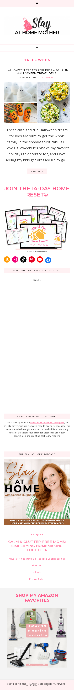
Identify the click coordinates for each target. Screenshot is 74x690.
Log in (44, 686)
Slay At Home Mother (37, 25)
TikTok (37, 572)
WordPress (32, 686)
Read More (37, 171)
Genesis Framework (54, 684)
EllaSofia (34, 684)
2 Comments (47, 77)
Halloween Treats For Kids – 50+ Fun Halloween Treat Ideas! (37, 72)
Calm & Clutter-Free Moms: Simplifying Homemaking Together (37, 546)
